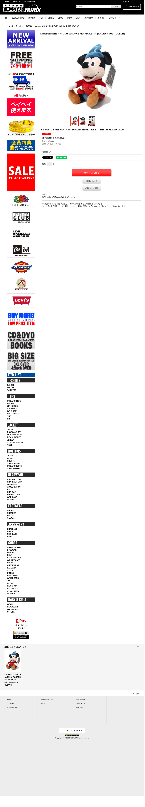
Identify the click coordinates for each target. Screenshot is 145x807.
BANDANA (11, 568)
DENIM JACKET (14, 437)
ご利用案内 (10, 703)
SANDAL (11, 518)
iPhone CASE (13, 591)
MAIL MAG (79, 707)
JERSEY (10, 440)
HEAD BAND (12, 576)
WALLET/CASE (13, 560)
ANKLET (10, 531)
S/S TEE (10, 385)
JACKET (10, 430)
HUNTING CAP (13, 495)
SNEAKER (11, 513)
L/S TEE (10, 388)
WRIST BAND (13, 578)
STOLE (10, 570)
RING (9, 537)
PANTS (10, 458)
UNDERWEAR (13, 565)
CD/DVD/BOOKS (14, 547)
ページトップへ (135, 694)
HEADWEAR (12, 607)
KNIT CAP (11, 492)
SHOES (10, 511)
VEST (9, 445)
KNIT (9, 419)
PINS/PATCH (12, 588)
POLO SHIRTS (13, 414)
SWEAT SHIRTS (14, 401)
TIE (8, 581)
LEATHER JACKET (15, 435)
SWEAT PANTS (13, 463)
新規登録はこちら (47, 699)
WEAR (10, 604)
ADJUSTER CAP (14, 487)
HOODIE (10, 403)
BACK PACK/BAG (14, 558)
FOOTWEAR (12, 609)
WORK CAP (12, 497)
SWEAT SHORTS (14, 466)
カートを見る (80, 703)
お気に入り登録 (91, 188)
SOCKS (10, 563)
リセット (136, 646)
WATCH (10, 552)
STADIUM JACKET (15, 442)
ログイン (44, 703)
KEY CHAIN (12, 586)
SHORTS (11, 461)
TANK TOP (11, 390)
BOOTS (10, 516)
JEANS (10, 456)
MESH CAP (12, 484)
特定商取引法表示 (13, 707)
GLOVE (10, 583)
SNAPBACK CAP (14, 482)
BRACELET (12, 529)
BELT (9, 555)
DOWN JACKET (14, 432)
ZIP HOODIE (12, 406)
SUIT (9, 416)
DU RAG (10, 573)
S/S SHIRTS (12, 409)
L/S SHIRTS (12, 411)
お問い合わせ (91, 181)
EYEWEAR (11, 550)
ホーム (9, 699)
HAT (9, 490)
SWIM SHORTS (13, 468)
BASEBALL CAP (14, 479)
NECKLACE (12, 534)
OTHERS (11, 500)
